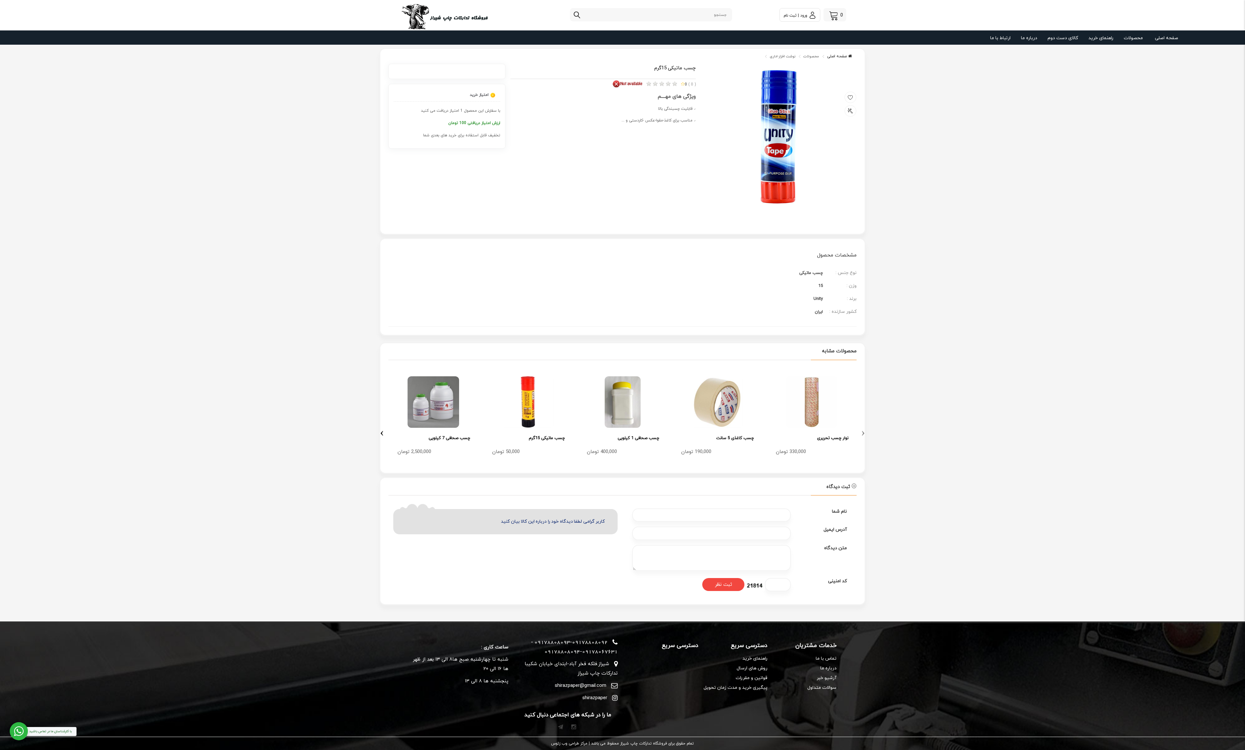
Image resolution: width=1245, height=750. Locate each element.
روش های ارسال (752, 668)
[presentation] (863, 432)
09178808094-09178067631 (581, 651)
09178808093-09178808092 (571, 642)
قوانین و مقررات (751, 678)
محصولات (1133, 38)
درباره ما (1029, 38)
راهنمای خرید (1100, 38)
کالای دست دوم (1063, 38)
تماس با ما (826, 658)
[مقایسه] (850, 111)
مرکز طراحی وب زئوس (569, 743)
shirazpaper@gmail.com (580, 685)
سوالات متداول (821, 688)
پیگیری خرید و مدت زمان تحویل (735, 688)
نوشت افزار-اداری (782, 56)
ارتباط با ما (1000, 38)
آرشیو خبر (826, 678)
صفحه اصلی (1166, 38)
